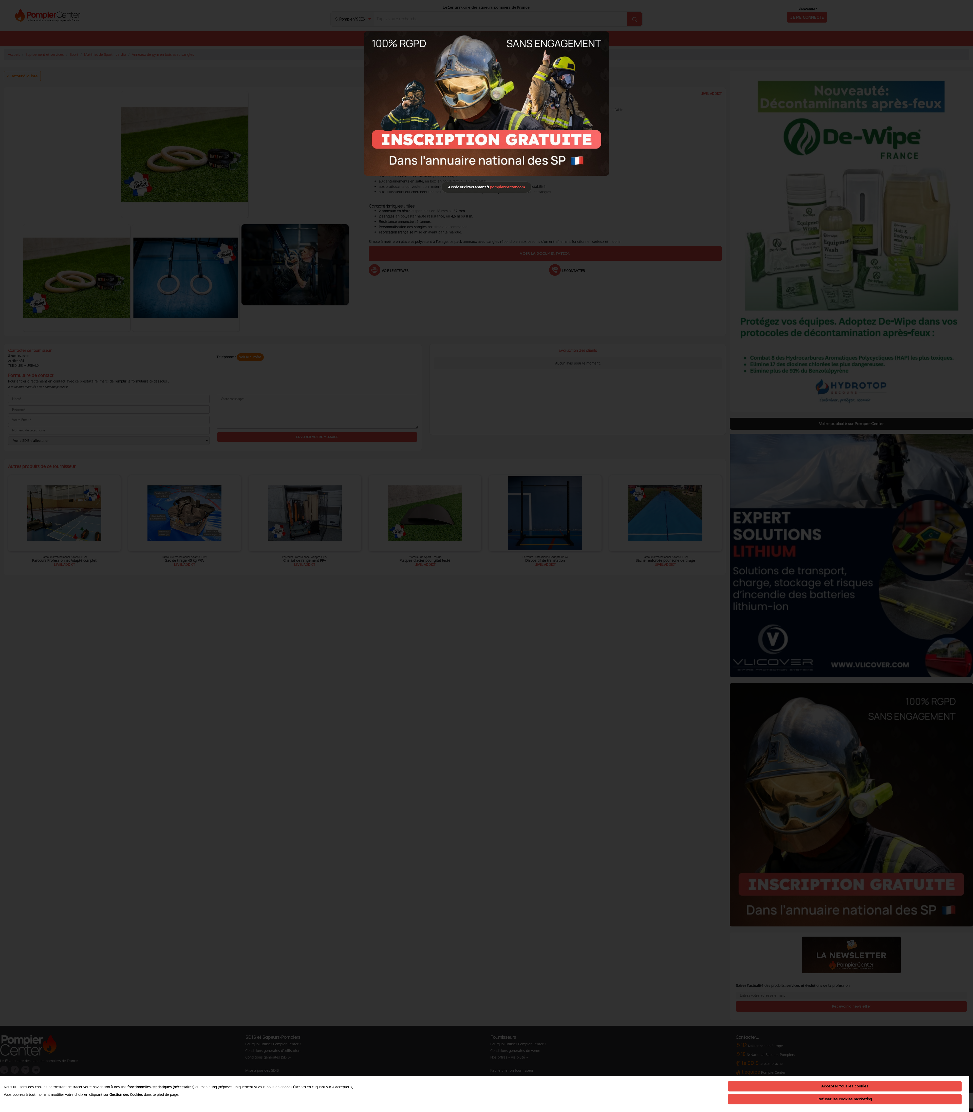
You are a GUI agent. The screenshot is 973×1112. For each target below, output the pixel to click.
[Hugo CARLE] (486, 103)
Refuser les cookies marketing (844, 1099)
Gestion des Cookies (126, 1094)
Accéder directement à (486, 187)
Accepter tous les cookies (844, 1086)
